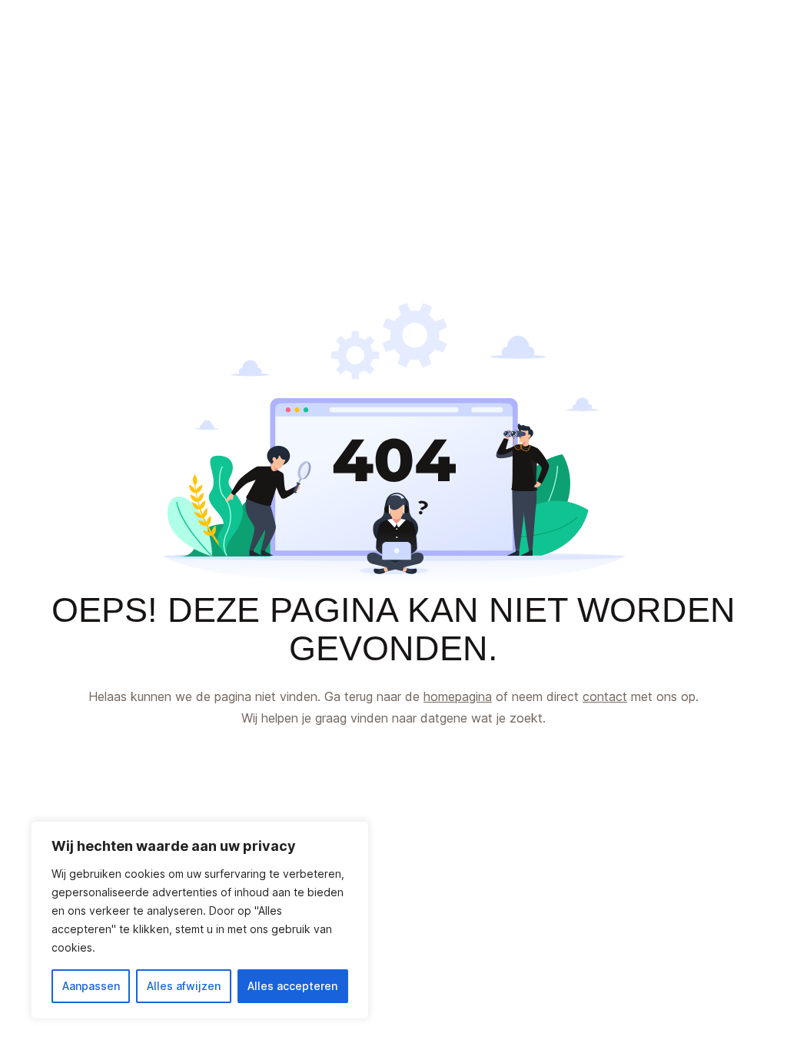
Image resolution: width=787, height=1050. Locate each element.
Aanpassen (91, 985)
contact (605, 696)
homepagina (457, 696)
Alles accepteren (292, 985)
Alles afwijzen (184, 985)
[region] (200, 920)
